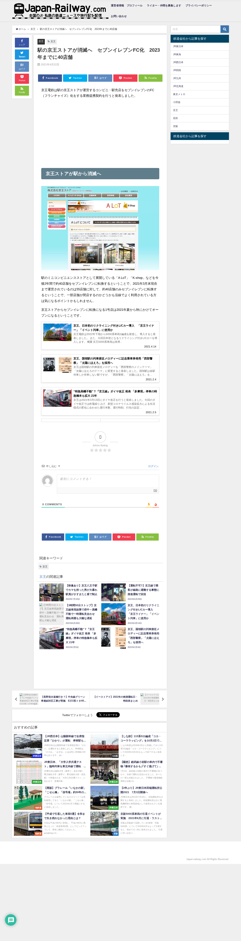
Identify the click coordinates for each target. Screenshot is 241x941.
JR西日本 (178, 62)
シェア (22, 45)
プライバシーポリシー (198, 5)
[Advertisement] (100, 133)
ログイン (153, 466)
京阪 (175, 126)
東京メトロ (179, 94)
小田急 (176, 102)
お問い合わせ (119, 16)
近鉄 (175, 118)
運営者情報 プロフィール (127, 5)
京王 (41, 41)
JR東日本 (178, 46)
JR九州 (177, 78)
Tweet (22, 57)
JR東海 (177, 54)
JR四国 (177, 70)
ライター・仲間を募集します (164, 5)
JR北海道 (178, 86)
